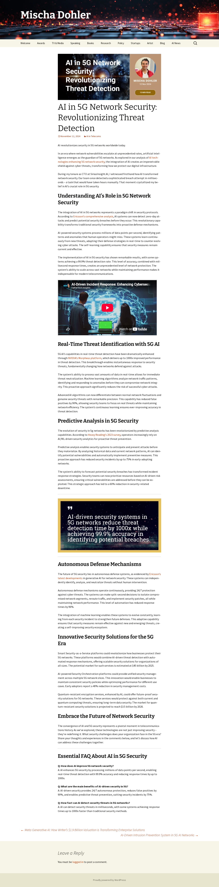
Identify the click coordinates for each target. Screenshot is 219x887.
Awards (41, 43)
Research (106, 43)
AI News (176, 43)
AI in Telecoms (93, 136)
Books (90, 43)
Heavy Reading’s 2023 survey (104, 434)
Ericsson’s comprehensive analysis (93, 216)
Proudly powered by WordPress (109, 880)
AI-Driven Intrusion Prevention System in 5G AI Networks (159, 835)
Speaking (75, 43)
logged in (77, 862)
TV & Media (58, 43)
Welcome (25, 43)
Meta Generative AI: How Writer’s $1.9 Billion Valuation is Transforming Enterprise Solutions (83, 830)
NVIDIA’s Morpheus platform (84, 358)
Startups (135, 43)
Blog (162, 43)
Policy (121, 43)
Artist (150, 43)
